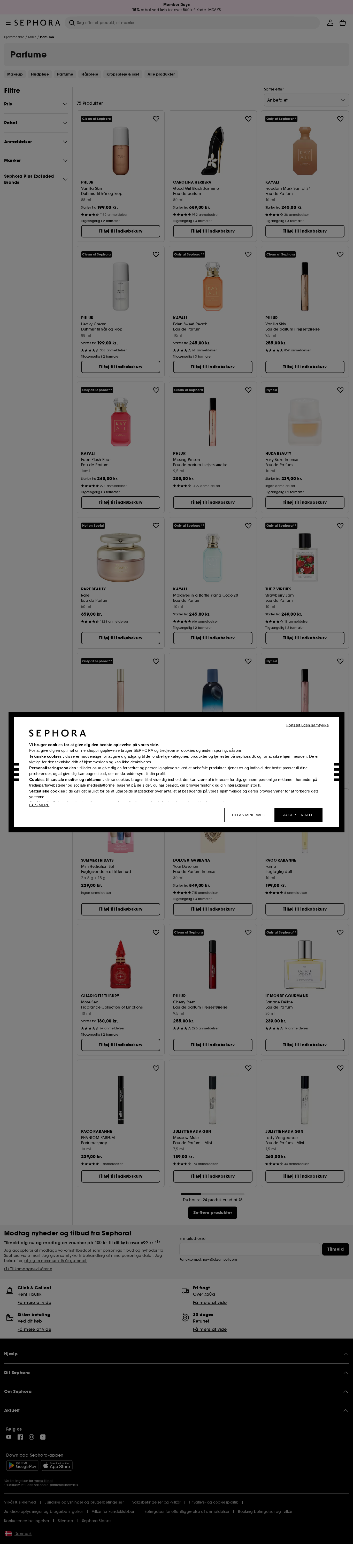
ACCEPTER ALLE (298, 815)
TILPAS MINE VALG (248, 815)
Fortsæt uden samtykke (307, 725)
